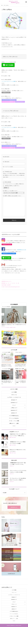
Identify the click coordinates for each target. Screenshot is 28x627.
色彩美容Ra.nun (14, 507)
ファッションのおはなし (14, 418)
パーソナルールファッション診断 (8, 81)
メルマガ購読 (14, 392)
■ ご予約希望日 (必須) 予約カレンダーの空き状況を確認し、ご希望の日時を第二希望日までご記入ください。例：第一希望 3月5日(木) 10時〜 (14, 174)
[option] (14, 317)
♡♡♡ (14, 426)
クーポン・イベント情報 (14, 420)
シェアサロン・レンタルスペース (14, 397)
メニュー (14, 405)
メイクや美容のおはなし (14, 415)
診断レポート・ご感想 (14, 423)
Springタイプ (14, 399)
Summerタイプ (14, 402)
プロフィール (14, 394)
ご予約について (14, 407)
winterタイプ (14, 413)
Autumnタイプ (14, 410)
